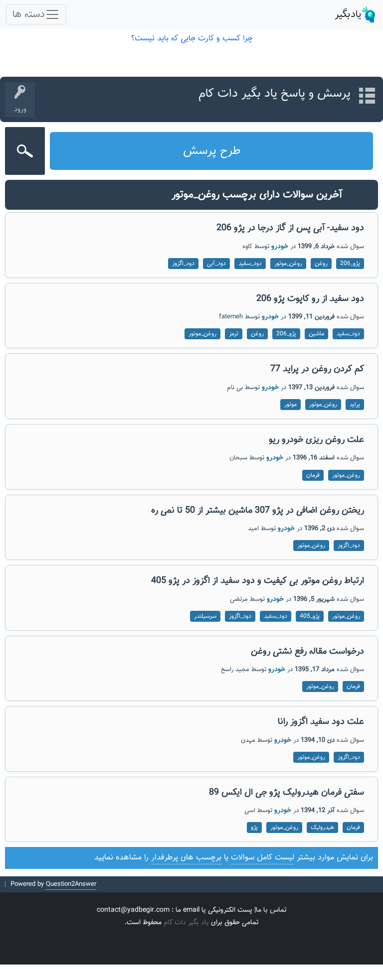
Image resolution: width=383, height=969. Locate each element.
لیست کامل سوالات (262, 857)
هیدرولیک (322, 827)
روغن (321, 263)
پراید (355, 404)
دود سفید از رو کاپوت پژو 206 (310, 299)
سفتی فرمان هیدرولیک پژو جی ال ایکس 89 (286, 793)
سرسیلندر (205, 616)
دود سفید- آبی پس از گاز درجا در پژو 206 (290, 228)
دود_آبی (216, 263)
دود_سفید (250, 263)
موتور (290, 404)
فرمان (313, 475)
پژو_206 (350, 263)
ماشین (316, 333)
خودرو (279, 246)
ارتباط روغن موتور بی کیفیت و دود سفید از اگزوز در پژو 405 (257, 581)
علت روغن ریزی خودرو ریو (316, 440)
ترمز (233, 333)
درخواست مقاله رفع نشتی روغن (307, 652)
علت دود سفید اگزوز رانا (321, 722)
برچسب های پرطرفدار (186, 857)
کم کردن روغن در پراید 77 (317, 369)
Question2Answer (71, 884)
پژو (254, 827)
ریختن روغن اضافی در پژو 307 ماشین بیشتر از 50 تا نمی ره (257, 511)
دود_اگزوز (183, 263)
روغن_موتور (288, 263)
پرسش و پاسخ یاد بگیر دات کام (274, 93)
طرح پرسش (211, 150)
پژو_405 (310, 616)
